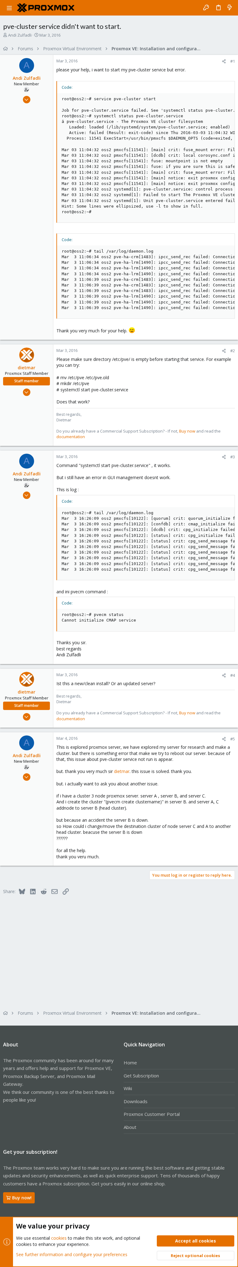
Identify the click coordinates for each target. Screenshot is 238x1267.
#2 (232, 350)
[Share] (224, 61)
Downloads (136, 1101)
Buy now (187, 431)
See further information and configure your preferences (71, 1254)
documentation (70, 436)
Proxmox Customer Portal (152, 1114)
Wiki (128, 1088)
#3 (232, 457)
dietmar (122, 771)
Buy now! (22, 1198)
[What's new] (229, 7)
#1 (232, 61)
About (130, 1127)
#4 (232, 675)
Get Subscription (141, 1075)
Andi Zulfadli (20, 35)
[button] (9, 7)
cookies (59, 1238)
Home (130, 1062)
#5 (232, 739)
